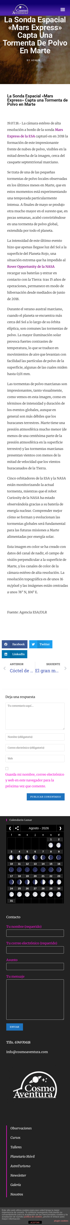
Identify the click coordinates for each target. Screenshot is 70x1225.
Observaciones (21, 1128)
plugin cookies (61, 1221)
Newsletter (18, 1175)
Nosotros (16, 1194)
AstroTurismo (20, 1166)
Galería (15, 1185)
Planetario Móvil (22, 1156)
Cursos (15, 1138)
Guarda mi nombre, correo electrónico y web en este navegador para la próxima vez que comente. (34, 780)
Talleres (16, 1147)
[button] (63, 9)
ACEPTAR (35, 1222)
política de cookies (33, 1216)
